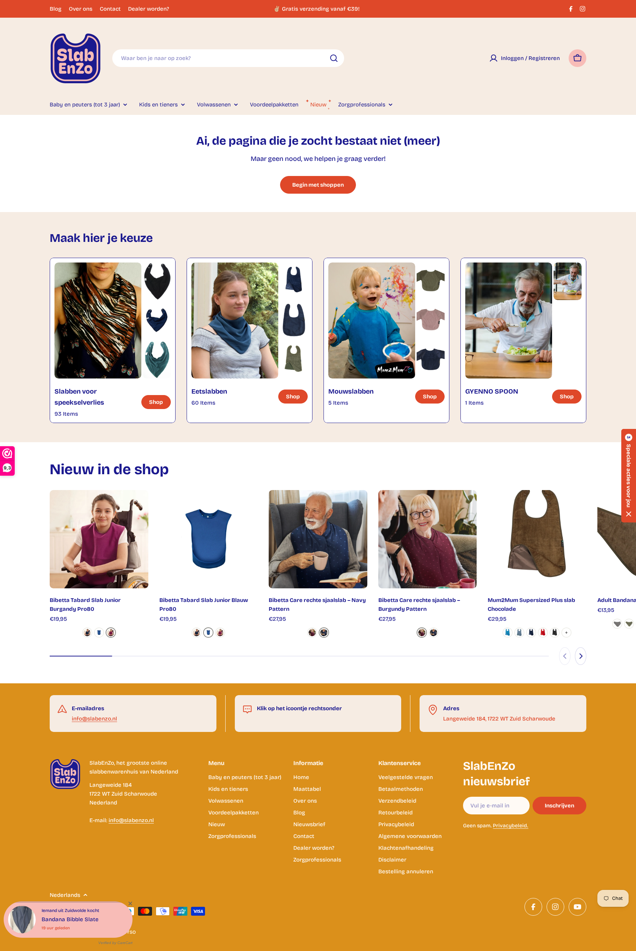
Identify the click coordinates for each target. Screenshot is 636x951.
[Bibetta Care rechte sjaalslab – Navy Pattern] (318, 539)
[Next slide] (580, 656)
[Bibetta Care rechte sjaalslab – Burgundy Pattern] (427, 539)
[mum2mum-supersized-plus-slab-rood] (543, 632)
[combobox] (228, 58)
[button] (628, 475)
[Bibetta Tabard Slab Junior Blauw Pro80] (208, 539)
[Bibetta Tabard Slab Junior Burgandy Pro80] (99, 539)
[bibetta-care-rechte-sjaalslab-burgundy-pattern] (312, 632)
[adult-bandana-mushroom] (617, 624)
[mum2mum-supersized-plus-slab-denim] (519, 632)
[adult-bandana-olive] (629, 624)
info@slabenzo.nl (94, 718)
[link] (157, 281)
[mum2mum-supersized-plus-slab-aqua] (507, 632)
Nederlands (65, 895)
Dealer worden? (148, 9)
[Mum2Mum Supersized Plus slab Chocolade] (537, 539)
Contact (110, 9)
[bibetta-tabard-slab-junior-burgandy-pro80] (111, 632)
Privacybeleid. (510, 826)
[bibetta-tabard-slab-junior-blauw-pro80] (99, 632)
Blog (55, 9)
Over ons (80, 9)
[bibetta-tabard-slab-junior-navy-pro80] (87, 632)
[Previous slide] (564, 656)
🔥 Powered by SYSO (112, 932)
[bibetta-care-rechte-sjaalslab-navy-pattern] (324, 632)
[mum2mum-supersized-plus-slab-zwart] (555, 632)
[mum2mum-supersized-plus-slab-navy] (531, 632)
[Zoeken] (333, 58)
